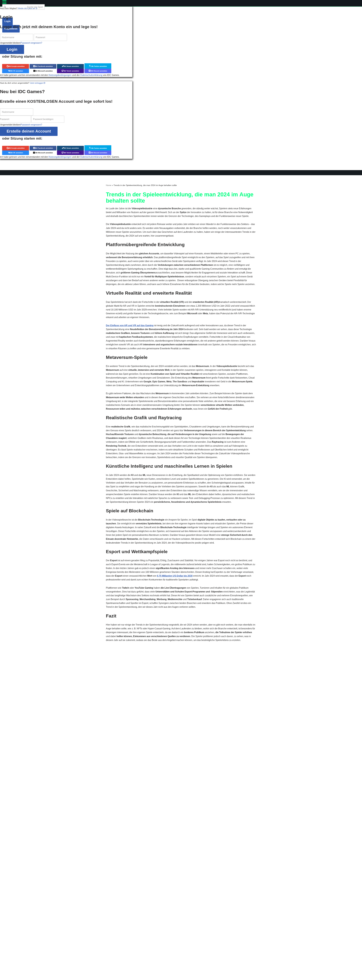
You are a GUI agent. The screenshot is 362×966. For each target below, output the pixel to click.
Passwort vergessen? (31, 43)
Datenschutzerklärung (91, 75)
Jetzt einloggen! (37, 83)
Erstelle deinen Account (29, 131)
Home (108, 185)
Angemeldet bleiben (10, 43)
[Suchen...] (3, 11)
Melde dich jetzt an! (27, 8)
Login (12, 49)
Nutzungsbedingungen (60, 75)
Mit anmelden (17, 66)
